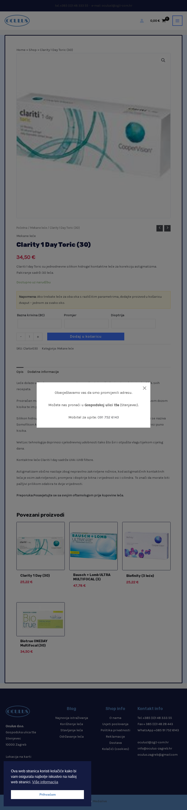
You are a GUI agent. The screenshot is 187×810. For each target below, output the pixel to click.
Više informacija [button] (45, 782)
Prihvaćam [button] (47, 794)
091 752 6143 (108, 417)
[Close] (144, 388)
